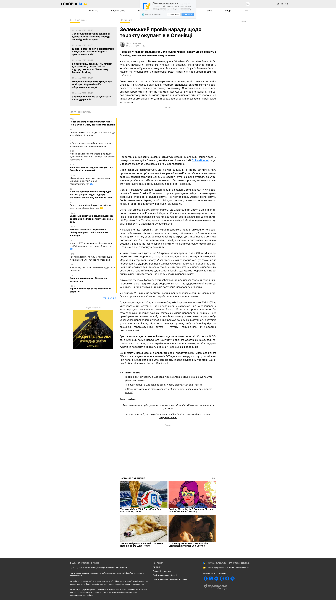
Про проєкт (158, 563)
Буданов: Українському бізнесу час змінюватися (88, 278)
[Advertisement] (168, 131)
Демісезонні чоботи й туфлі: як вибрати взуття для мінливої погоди (90, 205)
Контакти (157, 567)
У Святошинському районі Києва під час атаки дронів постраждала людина (91, 143)
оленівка (131, 399)
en (286, 3)
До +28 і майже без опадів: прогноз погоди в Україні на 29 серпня (92, 133)
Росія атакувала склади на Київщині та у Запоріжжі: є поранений (91, 167)
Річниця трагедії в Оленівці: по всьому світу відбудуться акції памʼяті (164, 384)
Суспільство (118, 10)
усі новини (108, 298)
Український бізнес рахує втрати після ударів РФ (90, 289)
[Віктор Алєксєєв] (122, 46)
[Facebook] (206, 579)
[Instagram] (222, 579)
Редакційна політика (162, 571)
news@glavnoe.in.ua (217, 563)
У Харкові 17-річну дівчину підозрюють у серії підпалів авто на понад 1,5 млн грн (91, 243)
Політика (93, 10)
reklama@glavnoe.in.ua (218, 567)
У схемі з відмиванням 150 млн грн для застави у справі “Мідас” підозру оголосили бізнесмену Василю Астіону (91, 193)
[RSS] (232, 579)
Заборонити (173, 14)
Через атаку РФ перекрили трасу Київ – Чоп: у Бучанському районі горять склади (92, 122)
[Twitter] (211, 579)
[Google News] (227, 579)
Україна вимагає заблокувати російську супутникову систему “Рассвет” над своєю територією (92, 155)
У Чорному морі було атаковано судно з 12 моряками (92, 267)
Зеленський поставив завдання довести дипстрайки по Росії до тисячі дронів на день (91, 217)
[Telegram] (216, 579)
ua (278, 3)
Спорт (228, 10)
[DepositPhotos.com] (216, 587)
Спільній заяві (200, 160)
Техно (208, 10)
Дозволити (187, 14)
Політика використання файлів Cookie (170, 579)
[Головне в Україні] (74, 4)
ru (282, 3)
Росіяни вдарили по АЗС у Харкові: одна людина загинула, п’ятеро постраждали (91, 257)
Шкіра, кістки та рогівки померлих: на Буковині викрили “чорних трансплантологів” (90, 179)
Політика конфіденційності (165, 575)
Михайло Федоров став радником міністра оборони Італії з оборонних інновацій (89, 231)
